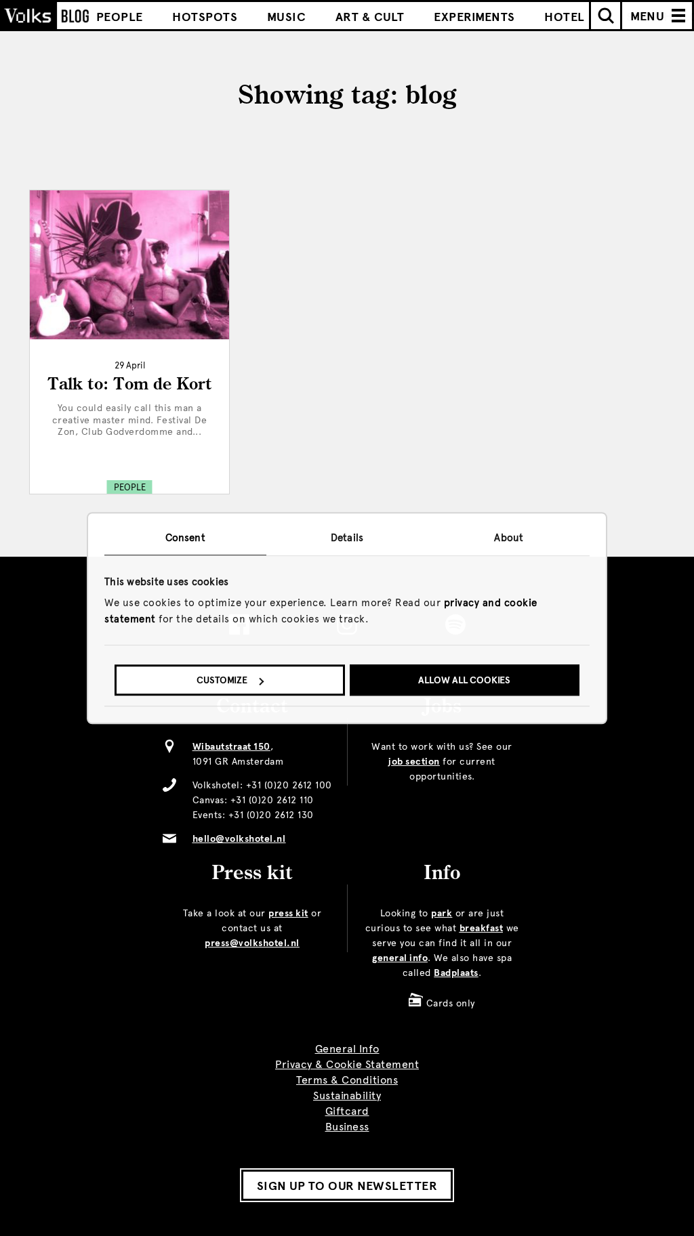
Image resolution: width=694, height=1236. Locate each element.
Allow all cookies (464, 680)
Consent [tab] (185, 538)
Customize (222, 680)
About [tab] (508, 538)
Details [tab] (347, 538)
